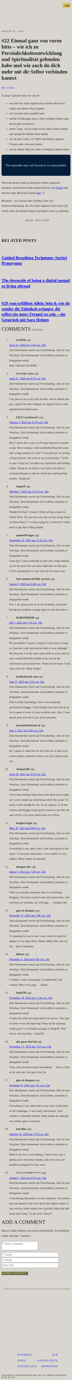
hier (39, 193)
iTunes (59, 187)
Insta (21, 1360)
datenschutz (48, 1360)
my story (8, 88)
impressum (49, 1366)
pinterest (24, 1355)
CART (67, 5)
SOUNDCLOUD (27, 1366)
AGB (55, 1355)
